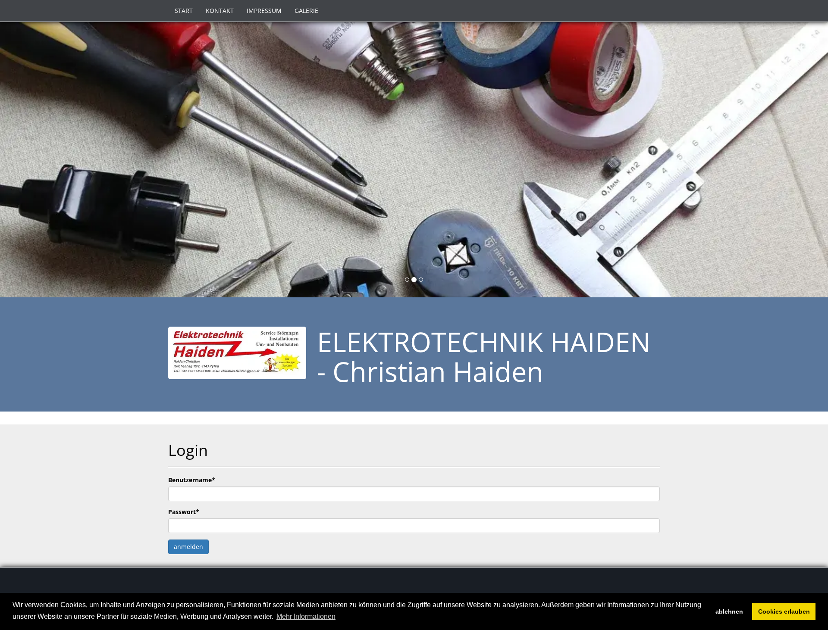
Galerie (306, 10)
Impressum (264, 10)
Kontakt (220, 10)
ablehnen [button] (729, 611)
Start (184, 10)
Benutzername (191, 480)
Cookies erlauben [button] (784, 611)
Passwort (183, 512)
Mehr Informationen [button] (306, 616)
